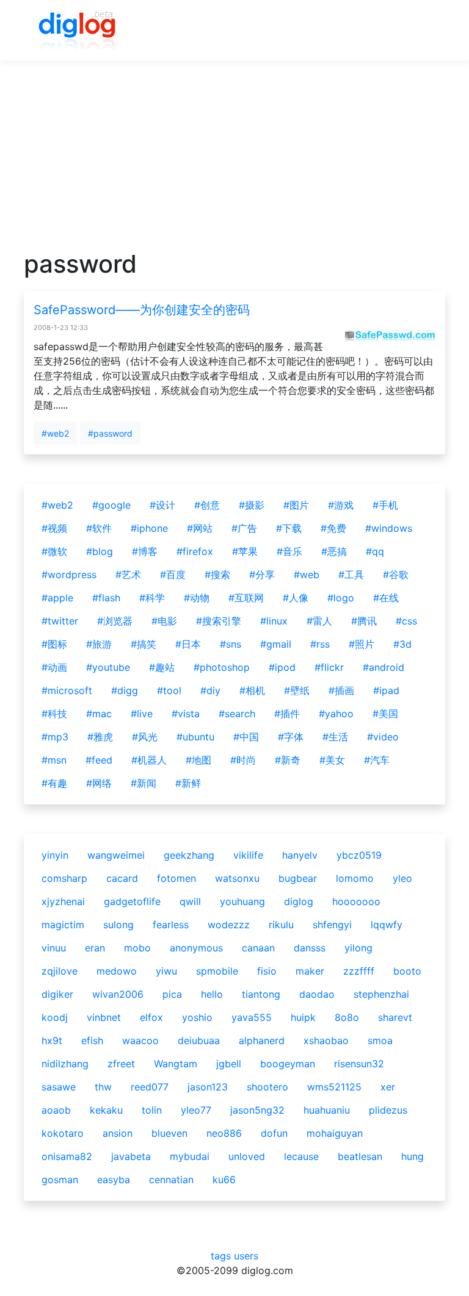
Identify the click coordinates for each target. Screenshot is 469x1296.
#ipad (386, 690)
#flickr (329, 667)
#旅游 (99, 644)
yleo (402, 878)
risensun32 (359, 1064)
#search (237, 713)
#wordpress (69, 574)
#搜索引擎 (218, 621)
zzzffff (358, 971)
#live (142, 713)
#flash (106, 598)
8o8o (347, 1017)
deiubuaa (199, 1040)
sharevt (395, 1017)
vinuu (54, 948)
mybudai (189, 1156)
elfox (151, 1017)
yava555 (251, 1017)
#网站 (200, 528)
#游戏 (341, 505)
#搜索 (217, 574)
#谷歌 (396, 574)
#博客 (145, 551)
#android (383, 667)
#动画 (54, 667)
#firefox (194, 551)
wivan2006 (118, 994)
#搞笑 (143, 644)
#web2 (55, 433)
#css (406, 621)
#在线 (386, 598)
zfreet (121, 1064)
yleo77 (196, 1110)
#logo (340, 598)
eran (95, 948)
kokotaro (63, 1133)
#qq (375, 551)
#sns (230, 644)
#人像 (295, 598)
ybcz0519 (359, 855)
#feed (98, 760)
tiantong (261, 994)
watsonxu (237, 878)
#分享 (262, 574)
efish (92, 1040)
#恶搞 (334, 551)
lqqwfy (386, 924)
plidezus (388, 1110)
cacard (122, 878)
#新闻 (143, 783)
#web (306, 574)
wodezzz (229, 924)
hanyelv (300, 855)
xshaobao (326, 1040)
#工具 (351, 574)
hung (412, 1156)
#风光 (145, 737)
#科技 (54, 713)
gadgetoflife (132, 901)
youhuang (242, 901)
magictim (63, 924)
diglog (298, 901)
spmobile (217, 971)
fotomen (176, 878)
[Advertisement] (234, 164)
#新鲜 (188, 783)
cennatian (171, 1179)
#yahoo (336, 713)
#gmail (275, 644)
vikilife (248, 855)
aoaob (56, 1110)
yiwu (166, 971)
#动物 (196, 598)
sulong (118, 924)
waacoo (140, 1040)
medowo (116, 971)
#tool (169, 690)
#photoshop (222, 667)
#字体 (291, 737)
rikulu (281, 924)
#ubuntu (195, 737)
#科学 (152, 598)
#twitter (60, 621)
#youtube (108, 667)
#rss (320, 644)
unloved (246, 1156)
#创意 (207, 505)
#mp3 (55, 737)
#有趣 (54, 783)
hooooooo (356, 901)
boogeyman (287, 1064)
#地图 (198, 760)
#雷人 (319, 621)
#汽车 (377, 760)
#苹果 (245, 551)
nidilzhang (65, 1064)
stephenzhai (381, 994)
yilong (358, 948)
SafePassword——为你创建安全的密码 (142, 310)
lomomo (355, 878)
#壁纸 (297, 690)
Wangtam (175, 1064)
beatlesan (360, 1156)
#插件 (287, 713)
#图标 (54, 644)
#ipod (282, 667)
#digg (124, 690)
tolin (152, 1110)
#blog (99, 551)
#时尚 (243, 760)
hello (212, 994)
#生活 (335, 737)
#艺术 (128, 574)
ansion (118, 1133)
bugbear (297, 878)
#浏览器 (115, 621)
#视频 (54, 528)
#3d (402, 644)
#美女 (332, 760)
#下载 (289, 528)
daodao (317, 994)
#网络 (99, 783)
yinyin (55, 855)
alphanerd (262, 1040)
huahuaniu (327, 1110)
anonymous (196, 948)
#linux (274, 621)
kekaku (106, 1110)
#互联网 (246, 598)
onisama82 (67, 1156)
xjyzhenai (63, 901)
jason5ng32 (257, 1110)
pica (172, 994)
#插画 (341, 690)
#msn (54, 760)
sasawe (59, 1087)
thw (103, 1087)
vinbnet (104, 1017)
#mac (99, 713)
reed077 (150, 1087)
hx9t (52, 1040)
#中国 (246, 737)
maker (310, 971)
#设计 (162, 505)
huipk (303, 1017)
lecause (301, 1156)
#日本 (188, 644)
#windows (388, 528)
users (246, 1256)
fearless (171, 924)
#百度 (173, 574)
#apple (57, 598)
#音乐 (289, 551)
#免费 (333, 528)
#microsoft (67, 690)
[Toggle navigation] (418, 30)
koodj (55, 1017)
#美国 (385, 713)
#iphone (149, 528)
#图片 (296, 505)
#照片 (361, 644)
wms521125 (334, 1087)
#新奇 (287, 760)
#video (383, 737)
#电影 (164, 621)
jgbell (228, 1064)
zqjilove (60, 971)
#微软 (54, 551)
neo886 (224, 1133)
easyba (113, 1179)
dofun (274, 1133)
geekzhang (189, 855)
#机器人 (149, 760)
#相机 (252, 690)
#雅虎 (100, 737)
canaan (258, 948)
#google (111, 505)
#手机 (385, 505)
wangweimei (116, 855)
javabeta (131, 1156)
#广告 (244, 528)
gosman (60, 1179)
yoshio (197, 1017)
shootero (267, 1087)
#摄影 (251, 505)
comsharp (64, 878)
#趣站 (162, 667)
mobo (137, 948)
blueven (169, 1133)
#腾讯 (364, 621)
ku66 (224, 1179)
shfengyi (332, 924)
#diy (210, 690)
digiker (57, 994)
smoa (380, 1040)
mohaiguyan (335, 1133)
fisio (267, 971)
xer (387, 1087)
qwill (190, 901)
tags (221, 1256)
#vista (186, 713)
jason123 (207, 1087)
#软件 (99, 528)
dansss (309, 948)
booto (407, 971)
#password (110, 433)
